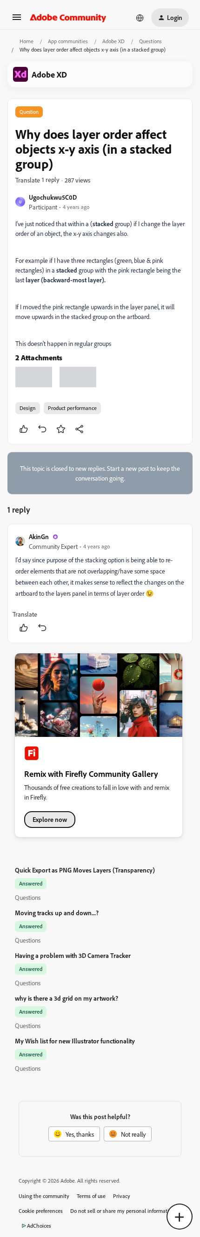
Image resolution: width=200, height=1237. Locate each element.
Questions (150, 41)
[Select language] (140, 17)
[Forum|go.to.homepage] (68, 17)
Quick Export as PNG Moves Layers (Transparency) (85, 870)
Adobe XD (113, 41)
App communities (68, 41)
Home (26, 41)
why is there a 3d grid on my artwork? (66, 998)
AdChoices (39, 1225)
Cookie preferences (41, 1210)
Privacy (121, 1195)
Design (28, 407)
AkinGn (39, 536)
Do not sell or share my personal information (122, 1210)
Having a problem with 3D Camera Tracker (73, 955)
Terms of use (91, 1195)
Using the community (44, 1195)
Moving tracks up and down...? (57, 913)
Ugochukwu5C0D (53, 197)
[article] (100, 583)
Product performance (72, 407)
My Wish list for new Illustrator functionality (75, 1041)
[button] (16, 20)
